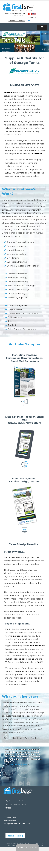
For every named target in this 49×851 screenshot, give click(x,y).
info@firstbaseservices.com (17, 823)
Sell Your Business (16, 21)
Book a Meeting (15, 836)
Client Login (32, 17)
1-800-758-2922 (11, 820)
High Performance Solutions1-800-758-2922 (15, 14)
